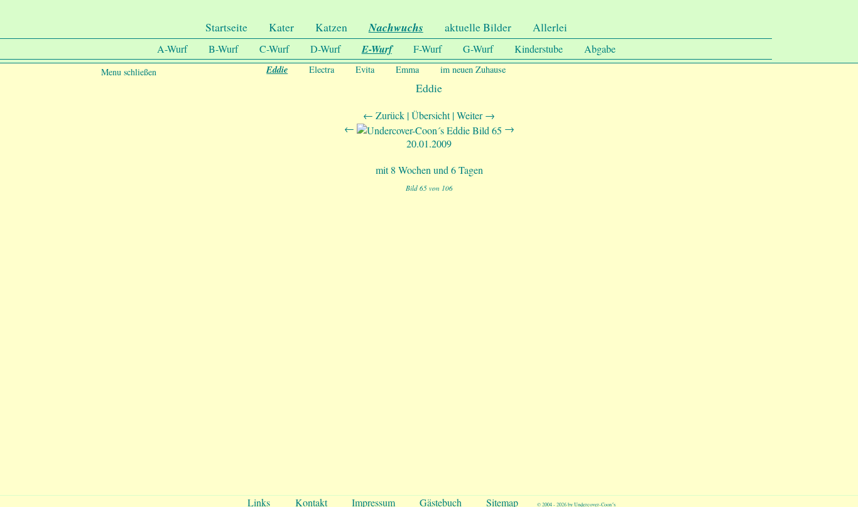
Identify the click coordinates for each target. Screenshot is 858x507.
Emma (407, 69)
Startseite (226, 27)
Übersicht (430, 115)
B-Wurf (223, 48)
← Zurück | (387, 115)
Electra (321, 69)
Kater (281, 27)
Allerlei (550, 27)
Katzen (331, 27)
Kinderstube (538, 48)
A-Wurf (172, 48)
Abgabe (600, 48)
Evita (365, 69)
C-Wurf (274, 48)
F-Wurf (427, 48)
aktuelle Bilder (478, 27)
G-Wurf (478, 48)
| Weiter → (473, 115)
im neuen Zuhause (473, 69)
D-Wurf (325, 48)
